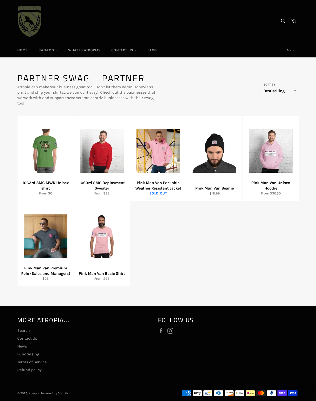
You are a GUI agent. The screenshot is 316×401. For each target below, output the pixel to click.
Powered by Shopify (54, 393)
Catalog (47, 50)
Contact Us (123, 50)
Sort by (269, 84)
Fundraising (28, 354)
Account (293, 50)
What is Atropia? (84, 50)
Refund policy (29, 369)
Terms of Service (32, 362)
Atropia (34, 393)
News (22, 346)
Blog (152, 50)
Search (23, 330)
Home (22, 50)
